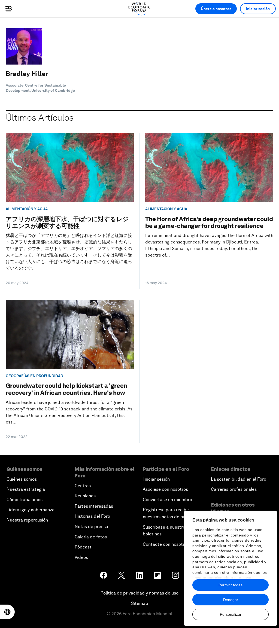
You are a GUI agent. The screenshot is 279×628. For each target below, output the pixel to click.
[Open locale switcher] (7, 612)
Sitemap (139, 603)
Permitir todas (230, 585)
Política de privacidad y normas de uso (139, 593)
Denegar (230, 599)
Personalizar (230, 614)
